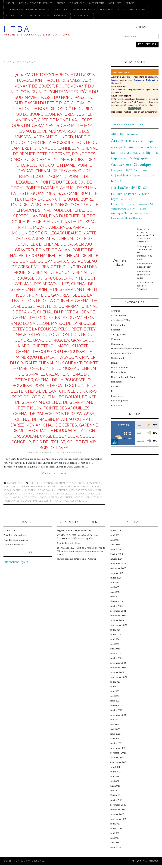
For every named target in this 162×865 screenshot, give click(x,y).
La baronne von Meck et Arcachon (145, 285)
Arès (68, 483)
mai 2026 (114, 539)
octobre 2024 (117, 620)
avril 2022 (115, 729)
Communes (115, 3)
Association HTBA (15, 16)
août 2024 (115, 629)
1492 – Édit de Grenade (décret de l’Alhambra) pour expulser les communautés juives (81, 550)
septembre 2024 (118, 625)
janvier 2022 (116, 743)
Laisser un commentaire (69, 452)
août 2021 (115, 767)
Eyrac (6, 494)
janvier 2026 (116, 558)
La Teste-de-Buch (129, 187)
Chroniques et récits (83, 9)
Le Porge (130, 194)
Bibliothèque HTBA (39, 16)
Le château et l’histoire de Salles (144, 274)
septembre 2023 (118, 677)
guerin (60, 547)
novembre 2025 (118, 568)
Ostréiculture (118, 208)
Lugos (123, 199)
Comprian (51, 490)
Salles (128, 213)
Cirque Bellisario (82, 530)
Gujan (145, 170)
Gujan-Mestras (40, 494)
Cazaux (116, 165)
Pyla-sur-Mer (45, 501)
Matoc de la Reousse (84, 497)
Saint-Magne (117, 213)
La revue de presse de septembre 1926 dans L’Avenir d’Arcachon (145, 235)
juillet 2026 (116, 530)
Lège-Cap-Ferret (48, 497)
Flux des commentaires (15, 539)
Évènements (61, 16)
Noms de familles (120, 367)
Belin (114, 153)
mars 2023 (115, 700)
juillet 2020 (116, 828)
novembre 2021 (118, 752)
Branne (45, 486)
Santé (136, 214)
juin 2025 (114, 582)
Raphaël (46, 452)
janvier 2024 (116, 658)
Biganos (35, 486)
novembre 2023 (118, 667)
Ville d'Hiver (145, 213)
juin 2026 (114, 535)
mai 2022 (114, 724)
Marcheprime (143, 205)
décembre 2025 (118, 563)
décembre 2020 (118, 804)
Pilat (129, 209)
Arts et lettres (118, 315)
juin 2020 (114, 833)
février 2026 (116, 554)
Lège (130, 199)
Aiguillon (35, 483)
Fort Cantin (24, 494)
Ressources (106, 9)
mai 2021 (114, 781)
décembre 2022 (118, 714)
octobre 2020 (117, 814)
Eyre (14, 494)
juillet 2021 (115, 771)
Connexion (9, 530)
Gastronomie (137, 9)
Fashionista (137, 861)
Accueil (10, 3)
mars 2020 (115, 847)
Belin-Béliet (125, 153)
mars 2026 (115, 549)
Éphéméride (117, 217)
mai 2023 (114, 696)
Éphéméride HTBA (121, 353)
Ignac (53, 494)
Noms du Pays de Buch (123, 377)
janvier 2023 (116, 710)
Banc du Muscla (12, 486)
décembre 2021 (118, 748)
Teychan (83, 501)
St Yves (64, 501)
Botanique (116, 329)
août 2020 (115, 823)
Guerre (138, 170)
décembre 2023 (118, 662)
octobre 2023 (117, 672)
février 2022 (116, 738)
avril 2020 (115, 842)
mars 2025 (115, 596)
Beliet (153, 147)
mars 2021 (115, 790)
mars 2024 (115, 653)
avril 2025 (115, 591)
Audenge (77, 483)
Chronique (142, 164)
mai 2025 (114, 587)
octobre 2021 (117, 757)
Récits (114, 391)
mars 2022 (115, 733)
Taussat (73, 501)
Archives (115, 310)
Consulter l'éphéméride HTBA (127, 124)
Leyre (114, 199)
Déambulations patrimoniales (35, 3)
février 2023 (116, 705)
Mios (153, 204)
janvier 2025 (116, 606)
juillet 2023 (115, 686)
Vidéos (121, 9)
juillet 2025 (116, 577)
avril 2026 (115, 544)
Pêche (143, 208)
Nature (130, 3)
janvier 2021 (116, 800)
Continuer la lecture (54, 473)
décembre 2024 (118, 610)
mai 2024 (114, 644)
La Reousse (81, 494)
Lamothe (14, 497)
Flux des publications (14, 535)
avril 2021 (115, 785)
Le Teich (34, 497)
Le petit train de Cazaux (83, 558)
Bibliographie (77, 3)
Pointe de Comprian (26, 501)
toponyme (116, 405)
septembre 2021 (118, 762)
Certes (68, 486)
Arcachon (59, 483)
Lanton (24, 497)
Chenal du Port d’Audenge (30, 490)
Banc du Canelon (92, 483)
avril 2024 (115, 648)
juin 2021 (114, 776)
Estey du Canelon (91, 490)
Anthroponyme (133, 134)
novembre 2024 (118, 615)
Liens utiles (60, 9)
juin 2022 (114, 719)
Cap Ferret (119, 158)
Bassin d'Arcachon (136, 147)
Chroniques (117, 339)
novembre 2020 (118, 809)
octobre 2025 (117, 573)
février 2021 (116, 795)
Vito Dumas (76, 543)
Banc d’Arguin (116, 147)
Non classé (116, 381)
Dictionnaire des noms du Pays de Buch (27, 9)
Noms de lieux (118, 372)
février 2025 (116, 601)
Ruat (56, 501)
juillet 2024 (116, 634)
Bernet (26, 486)
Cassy (60, 486)
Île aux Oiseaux (65, 494)
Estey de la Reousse (68, 490)
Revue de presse (82, 16)
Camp (53, 486)
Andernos (47, 483)
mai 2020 (114, 837)
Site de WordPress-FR (15, 544)
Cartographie (96, 3)
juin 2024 (114, 639)
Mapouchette (65, 497)
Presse (135, 208)
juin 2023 (114, 691)
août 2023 (115, 681)
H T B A (16, 29)
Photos (61, 3)
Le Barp (116, 194)
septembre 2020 (118, 819)
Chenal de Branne (83, 486)
